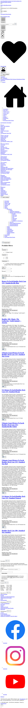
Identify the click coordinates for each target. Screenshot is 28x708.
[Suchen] (13, 24)
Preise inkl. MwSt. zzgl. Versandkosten (9, 310)
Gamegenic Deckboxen (14, 211)
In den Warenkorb (5, 311)
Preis (3, 267)
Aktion (2, 568)
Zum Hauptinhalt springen (6, 1)
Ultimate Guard (9, 252)
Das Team (3, 604)
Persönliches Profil (9, 79)
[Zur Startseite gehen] (5, 16)
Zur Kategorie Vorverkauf (6, 122)
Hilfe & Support (4, 594)
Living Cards (7, 204)
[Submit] (1, 570)
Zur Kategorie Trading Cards (6, 141)
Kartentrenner (10, 231)
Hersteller (4, 249)
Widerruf (2, 696)
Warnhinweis (4, 261)
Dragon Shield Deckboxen (15, 223)
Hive (13, 217)
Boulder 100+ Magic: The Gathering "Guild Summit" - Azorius (11, 320)
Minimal (7, 268)
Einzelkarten (7, 234)
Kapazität (4, 254)
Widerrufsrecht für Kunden (6, 597)
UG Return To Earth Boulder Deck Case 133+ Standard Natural (13, 497)
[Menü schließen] (1, 161)
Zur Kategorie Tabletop (5, 160)
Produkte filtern (7, 242)
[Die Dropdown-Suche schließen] (15, 24)
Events (5, 236)
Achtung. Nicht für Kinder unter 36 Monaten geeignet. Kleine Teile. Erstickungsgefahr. (14, 264)
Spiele (5, 206)
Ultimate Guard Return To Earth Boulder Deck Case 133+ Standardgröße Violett (13, 424)
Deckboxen (9, 209)
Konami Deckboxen (14, 225)
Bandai (11, 210)
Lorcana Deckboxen (14, 224)
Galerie (2, 605)
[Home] (15, 96)
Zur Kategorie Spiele (5, 173)
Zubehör (6, 208)
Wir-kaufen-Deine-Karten (6, 14)
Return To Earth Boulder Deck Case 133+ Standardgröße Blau (14, 282)
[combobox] (7, 24)
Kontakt (2, 595)
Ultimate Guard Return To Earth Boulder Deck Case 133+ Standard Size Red (13, 462)
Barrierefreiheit (4, 600)
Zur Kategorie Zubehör (5, 184)
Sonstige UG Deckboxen (17, 220)
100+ (7, 257)
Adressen (15, 79)
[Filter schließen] (2, 248)
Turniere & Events (4, 607)
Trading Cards (7, 203)
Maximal (7, 271)
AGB (11, 577)
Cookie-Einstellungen (5, 603)
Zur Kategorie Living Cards (6, 154)
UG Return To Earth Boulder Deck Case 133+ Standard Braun (13, 391)
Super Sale (6, 202)
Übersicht (3, 79)
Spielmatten (9, 229)
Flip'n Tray (14, 216)
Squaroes (14, 219)
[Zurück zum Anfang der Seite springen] (2, 705)
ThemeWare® (3, 703)
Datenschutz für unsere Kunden (7, 608)
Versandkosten (23, 699)
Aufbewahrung (10, 230)
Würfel (8, 233)
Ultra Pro (11, 222)
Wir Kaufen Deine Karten (9, 237)
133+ (7, 258)
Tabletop (6, 205)
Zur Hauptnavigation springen (11, 2)
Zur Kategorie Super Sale (6, 133)
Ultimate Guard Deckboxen (15, 212)
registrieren (5, 78)
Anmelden (3, 76)
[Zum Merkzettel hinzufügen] (4, 278)
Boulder (14, 213)
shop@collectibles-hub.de (6, 5)
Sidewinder (14, 218)
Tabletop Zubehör (10, 232)
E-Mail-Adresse (4, 569)
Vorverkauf (6, 201)
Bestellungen (19, 79)
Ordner (8, 227)
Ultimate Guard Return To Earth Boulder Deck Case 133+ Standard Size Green (13, 354)
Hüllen (8, 226)
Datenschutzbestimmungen (12, 576)
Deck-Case (14, 215)
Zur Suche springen (16, 1)
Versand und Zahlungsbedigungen (8, 596)
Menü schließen (6, 74)
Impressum (3, 609)
